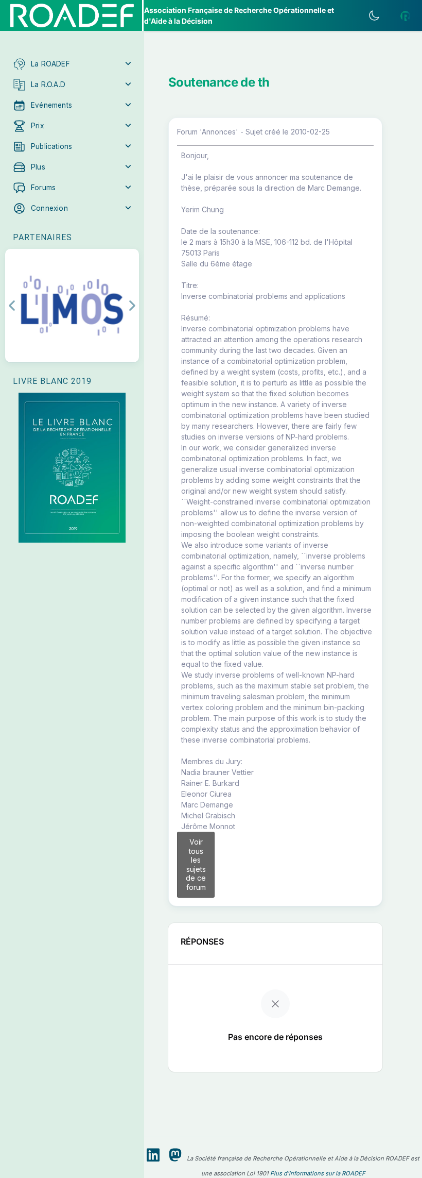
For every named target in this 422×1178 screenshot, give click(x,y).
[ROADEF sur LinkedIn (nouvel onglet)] (153, 1155)
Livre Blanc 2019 (52, 381)
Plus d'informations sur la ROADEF (317, 1173)
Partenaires (42, 237)
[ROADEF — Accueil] (72, 15)
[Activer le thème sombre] (374, 15)
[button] (72, 64)
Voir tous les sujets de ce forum (196, 864)
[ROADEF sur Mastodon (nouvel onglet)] (175, 1155)
